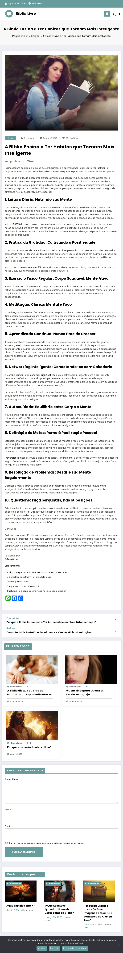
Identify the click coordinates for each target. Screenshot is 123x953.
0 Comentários (72, 138)
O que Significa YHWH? (18, 581)
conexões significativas (42, 375)
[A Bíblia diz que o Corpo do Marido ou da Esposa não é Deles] (32, 669)
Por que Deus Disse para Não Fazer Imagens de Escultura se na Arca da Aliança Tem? (98, 913)
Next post (11, 628)
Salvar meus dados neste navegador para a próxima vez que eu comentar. (46, 843)
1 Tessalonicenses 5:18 (29, 267)
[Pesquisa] (114, 14)
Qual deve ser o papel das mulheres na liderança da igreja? (36, 591)
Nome (8, 809)
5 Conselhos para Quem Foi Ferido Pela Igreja (29, 577)
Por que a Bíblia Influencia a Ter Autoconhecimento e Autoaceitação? (51, 622)
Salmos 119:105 (12, 224)
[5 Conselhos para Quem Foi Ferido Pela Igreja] (91, 669)
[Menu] (107, 14)
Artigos (11, 138)
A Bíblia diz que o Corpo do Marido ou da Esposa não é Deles (37, 572)
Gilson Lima (29, 138)
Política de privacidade (74, 948)
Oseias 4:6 (18, 352)
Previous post (13, 618)
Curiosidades (14, 883)
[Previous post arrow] (116, 620)
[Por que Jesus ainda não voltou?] (32, 725)
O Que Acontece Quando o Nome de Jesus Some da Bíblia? (59, 909)
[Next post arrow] (116, 632)
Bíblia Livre (26, 13)
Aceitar (41, 948)
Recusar (54, 948)
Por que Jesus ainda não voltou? (23, 586)
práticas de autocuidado (38, 418)
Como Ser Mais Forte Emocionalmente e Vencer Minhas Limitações (49, 632)
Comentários (11, 779)
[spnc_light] (120, 14)
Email (7, 826)
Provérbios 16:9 (13, 457)
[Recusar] (119, 944)
